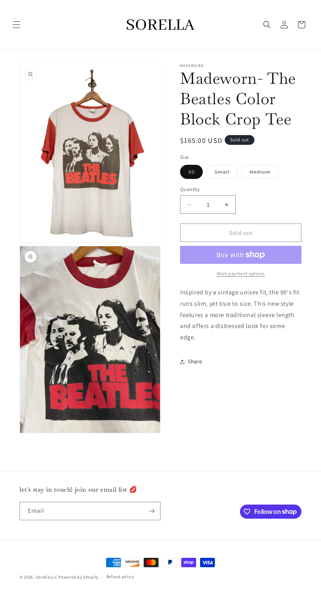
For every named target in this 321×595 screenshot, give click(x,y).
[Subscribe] (151, 511)
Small (226, 173)
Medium (264, 173)
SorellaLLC (47, 577)
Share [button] (195, 361)
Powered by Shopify (78, 577)
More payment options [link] (241, 273)
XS (195, 173)
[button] (16, 24)
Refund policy (120, 576)
